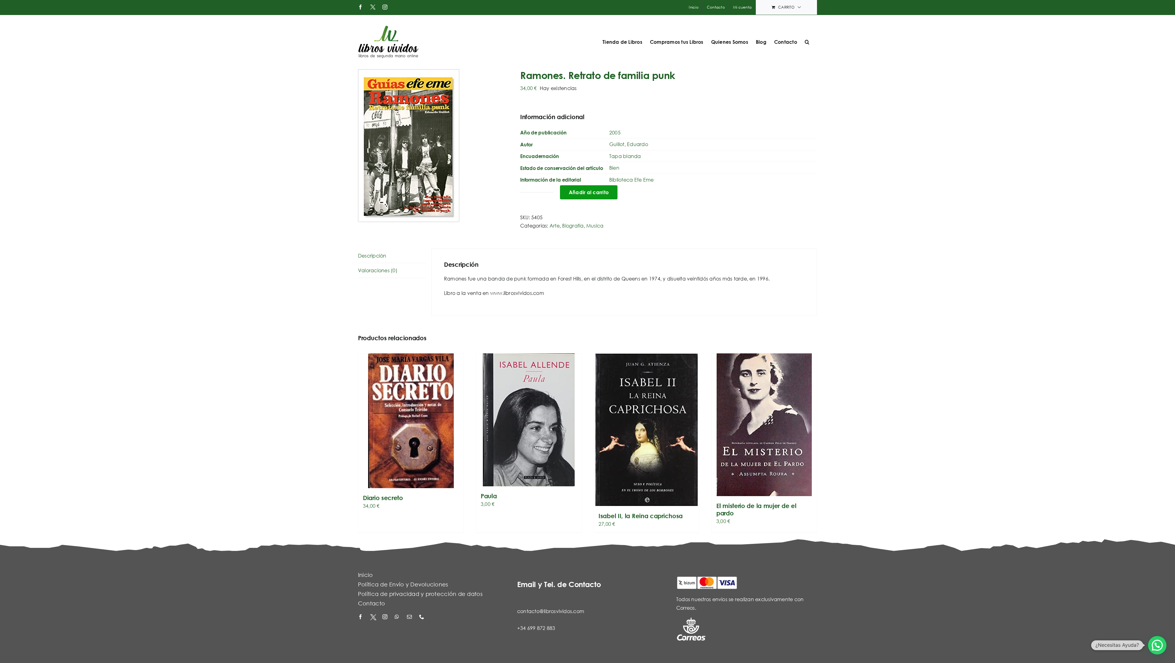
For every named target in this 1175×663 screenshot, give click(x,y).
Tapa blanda (625, 156)
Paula (489, 495)
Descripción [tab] (372, 255)
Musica (594, 225)
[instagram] (385, 617)
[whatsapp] (398, 617)
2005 (615, 132)
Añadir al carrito (589, 192)
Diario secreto (383, 497)
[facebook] (361, 617)
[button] (807, 42)
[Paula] (528, 419)
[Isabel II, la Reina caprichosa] (646, 429)
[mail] (410, 617)
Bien (614, 167)
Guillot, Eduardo (628, 144)
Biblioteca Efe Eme (631, 179)
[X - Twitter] (373, 617)
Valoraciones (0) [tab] (377, 270)
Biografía (573, 225)
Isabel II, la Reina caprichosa (641, 515)
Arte (555, 225)
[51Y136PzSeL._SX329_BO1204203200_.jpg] (434, 145)
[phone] (422, 617)
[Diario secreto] (410, 420)
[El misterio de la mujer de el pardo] (764, 424)
